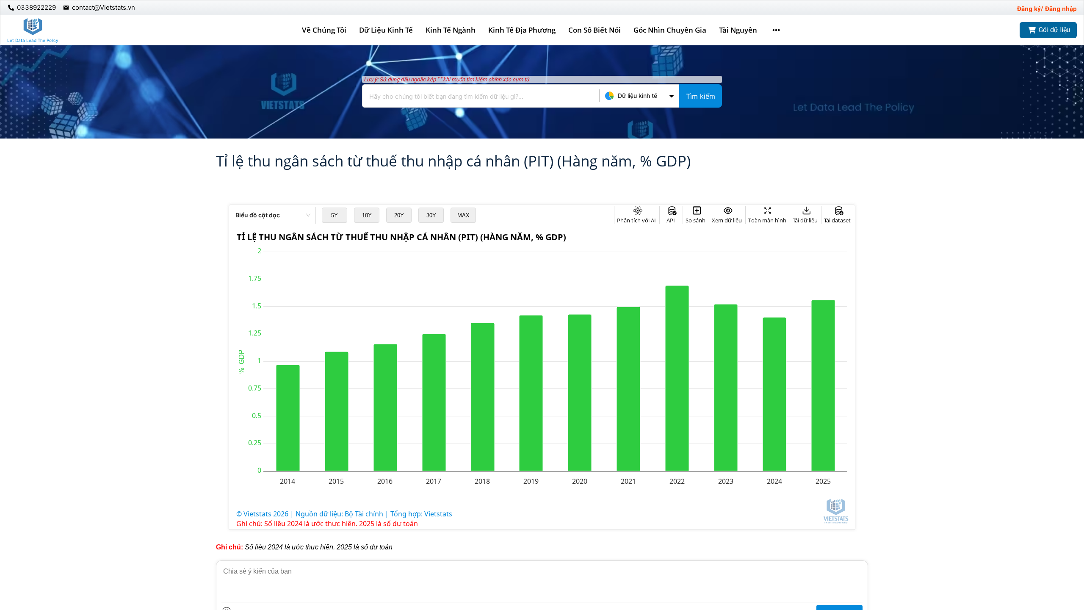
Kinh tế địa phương (522, 30)
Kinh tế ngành (451, 30)
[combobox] (542, 96)
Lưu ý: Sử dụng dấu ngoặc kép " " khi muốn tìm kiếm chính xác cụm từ (446, 79)
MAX (463, 215)
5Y (334, 215)
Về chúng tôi (324, 30)
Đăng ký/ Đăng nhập (1047, 9)
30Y (431, 215)
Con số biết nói (594, 30)
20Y (399, 215)
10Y (367, 215)
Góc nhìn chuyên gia (669, 30)
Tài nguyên (738, 30)
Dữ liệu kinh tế (386, 30)
